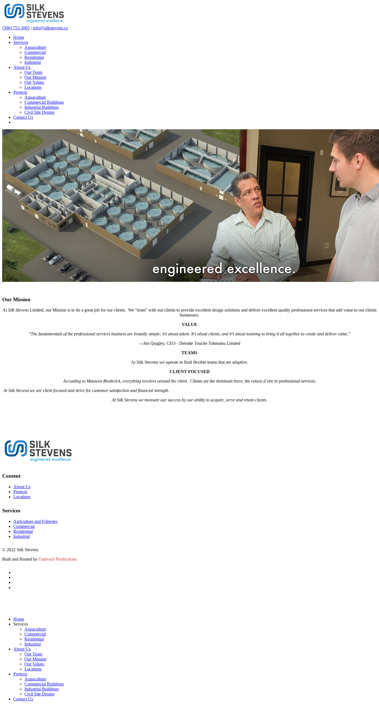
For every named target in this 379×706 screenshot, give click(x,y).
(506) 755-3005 (16, 28)
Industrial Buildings (41, 107)
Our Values (34, 82)
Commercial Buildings (44, 102)
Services (20, 42)
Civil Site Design (39, 112)
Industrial (32, 62)
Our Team (33, 72)
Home (18, 37)
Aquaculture (35, 47)
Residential (34, 57)
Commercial (35, 52)
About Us (22, 67)
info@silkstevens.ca (50, 28)
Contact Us (23, 117)
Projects (20, 92)
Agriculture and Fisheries (35, 521)
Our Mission (35, 77)
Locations (33, 87)
